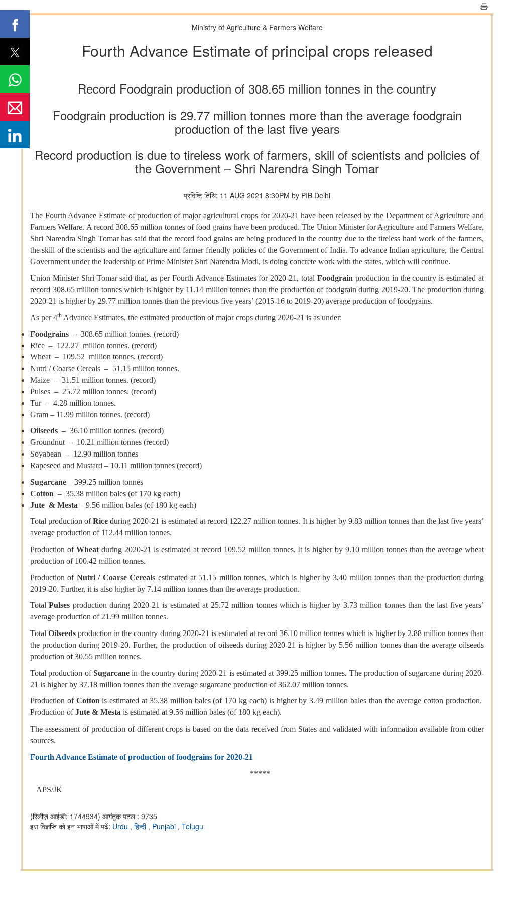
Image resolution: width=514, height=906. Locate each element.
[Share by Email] (15, 107)
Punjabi (165, 826)
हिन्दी (141, 826)
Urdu (121, 826)
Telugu (192, 826)
